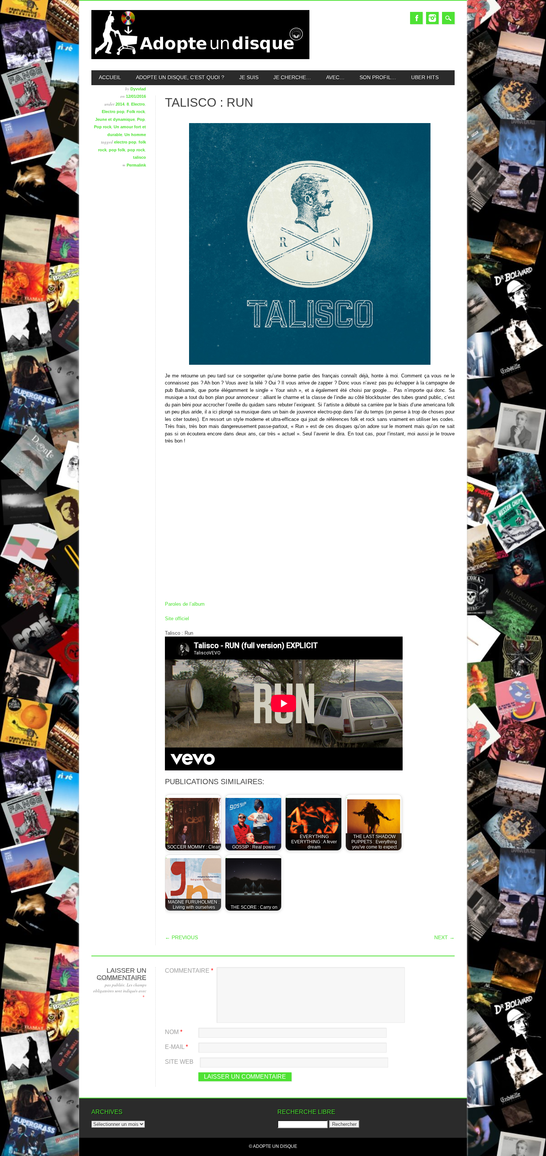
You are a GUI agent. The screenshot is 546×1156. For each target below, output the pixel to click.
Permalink (136, 165)
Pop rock (102, 127)
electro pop (125, 142)
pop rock (136, 150)
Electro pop (113, 111)
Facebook (416, 18)
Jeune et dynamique (115, 119)
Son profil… (378, 77)
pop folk (117, 150)
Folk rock (136, 111)
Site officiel (177, 618)
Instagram (432, 18)
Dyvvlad (138, 89)
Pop (141, 119)
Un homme (135, 134)
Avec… (335, 77)
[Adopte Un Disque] (200, 57)
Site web (179, 1062)
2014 (120, 104)
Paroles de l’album (185, 604)
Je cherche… (292, 77)
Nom (173, 1032)
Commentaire (189, 970)
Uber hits (425, 77)
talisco (139, 157)
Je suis (249, 77)
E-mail (176, 1047)
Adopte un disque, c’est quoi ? (180, 77)
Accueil (110, 77)
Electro (138, 104)
